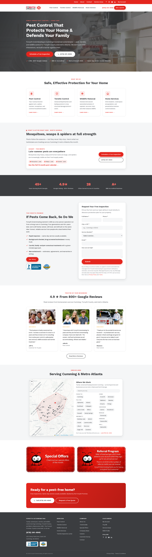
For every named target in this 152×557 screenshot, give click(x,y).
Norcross (86, 426)
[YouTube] (112, 2)
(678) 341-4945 (107, 8)
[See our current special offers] (50, 459)
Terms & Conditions (120, 553)
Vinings (109, 404)
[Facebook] (106, 2)
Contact (89, 2)
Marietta (110, 400)
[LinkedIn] (115, 2)
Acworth (102, 396)
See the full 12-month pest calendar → (43, 165)
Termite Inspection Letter (64, 534)
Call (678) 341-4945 (43, 500)
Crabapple (88, 406)
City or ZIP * (85, 224)
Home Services (91, 7)
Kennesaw (111, 396)
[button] (55, 403)
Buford (90, 419)
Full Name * (85, 216)
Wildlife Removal (78, 7)
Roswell (79, 413)
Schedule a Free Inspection (40, 54)
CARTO (71, 435)
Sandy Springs (89, 413)
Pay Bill (105, 524)
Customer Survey (85, 537)
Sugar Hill (80, 429)
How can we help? (87, 247)
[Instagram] (109, 2)
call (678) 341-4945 (106, 433)
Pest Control (54, 7)
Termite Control (65, 7)
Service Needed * (87, 232)
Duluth (79, 422)
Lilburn (79, 426)
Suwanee (88, 429)
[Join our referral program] (101, 459)
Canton (102, 409)
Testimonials (83, 524)
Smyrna (102, 404)
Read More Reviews (76, 356)
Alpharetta (80, 402)
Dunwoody (103, 415)
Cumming (80, 396)
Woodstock (110, 409)
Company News (84, 531)
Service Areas (98, 2)
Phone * (105, 216)
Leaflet (57, 435)
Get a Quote (120, 7)
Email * (84, 240)
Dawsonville (103, 421)
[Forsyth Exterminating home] (34, 8)
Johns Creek (80, 409)
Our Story (32, 259)
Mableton (103, 400)
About (82, 2)
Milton (89, 409)
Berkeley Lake (81, 419)
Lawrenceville (88, 422)
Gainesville (103, 427)
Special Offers (84, 528)
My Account (122, 2)
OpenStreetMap (64, 435)
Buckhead (80, 406)
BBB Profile (106, 531)
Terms (101, 274)
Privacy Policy (92, 274)
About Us (82, 521)
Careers (82, 534)
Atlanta (88, 402)
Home (76, 2)
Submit (87, 261)
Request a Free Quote (67, 500)
